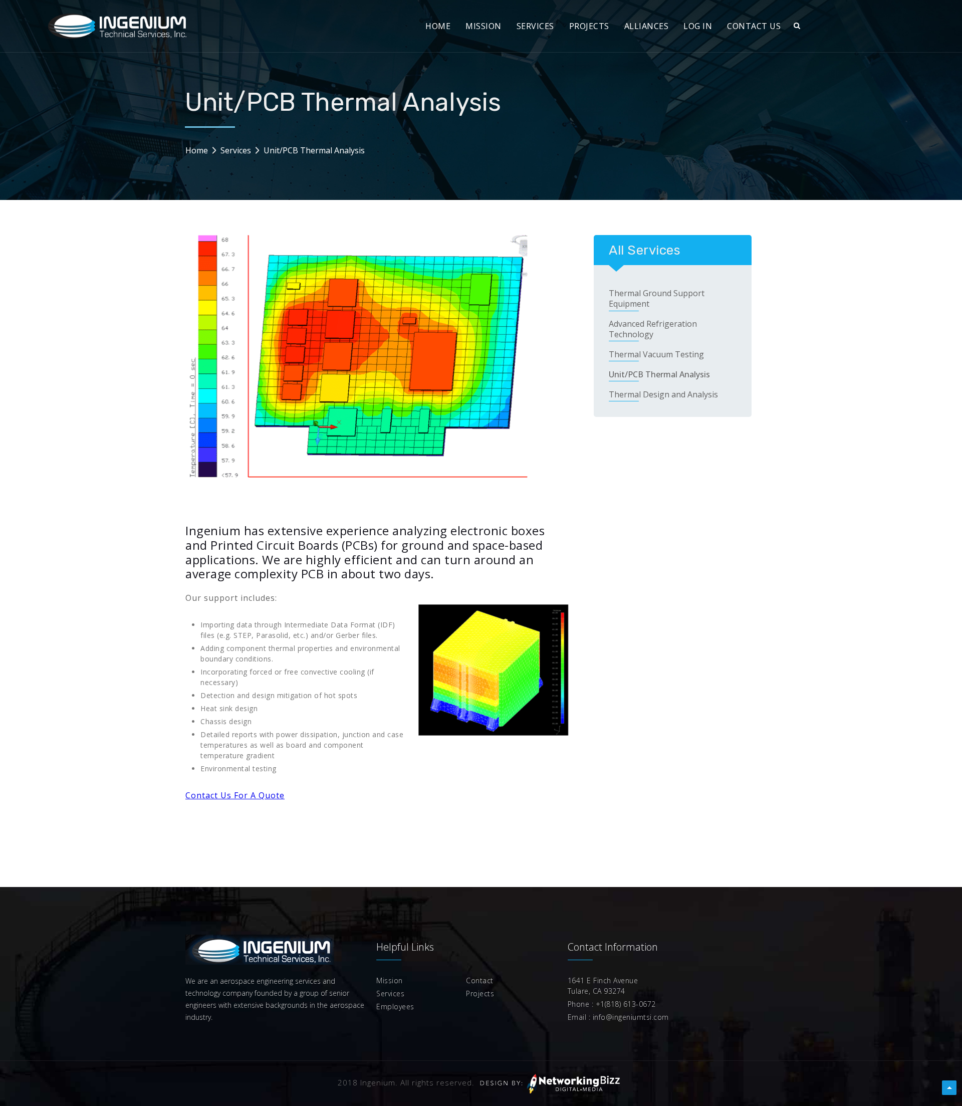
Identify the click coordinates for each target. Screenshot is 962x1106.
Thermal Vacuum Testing (656, 354)
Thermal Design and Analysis (663, 394)
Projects (480, 993)
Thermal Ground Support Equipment (656, 298)
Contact (480, 980)
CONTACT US (754, 26)
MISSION (483, 26)
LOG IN (697, 26)
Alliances (646, 26)
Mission (389, 980)
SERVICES (535, 26)
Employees (395, 1006)
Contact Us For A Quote (235, 795)
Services (235, 150)
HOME (437, 26)
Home (196, 150)
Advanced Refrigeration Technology (653, 329)
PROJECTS (589, 26)
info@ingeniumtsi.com (629, 1017)
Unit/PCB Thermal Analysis (659, 374)
